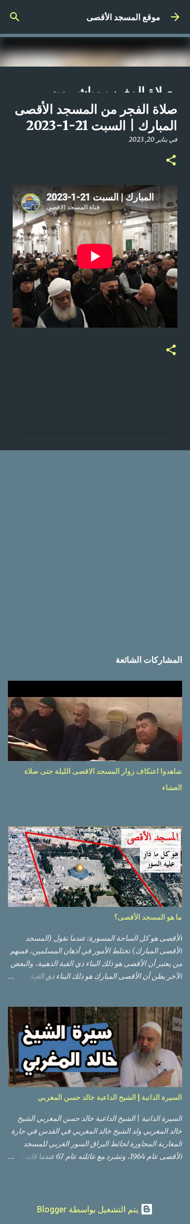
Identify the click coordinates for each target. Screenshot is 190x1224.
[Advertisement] (95, 544)
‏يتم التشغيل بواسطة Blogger (88, 1209)
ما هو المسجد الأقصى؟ (148, 917)
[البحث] (14, 17)
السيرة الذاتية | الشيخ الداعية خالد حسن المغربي (109, 1097)
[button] (171, 161)
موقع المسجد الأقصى (123, 17)
